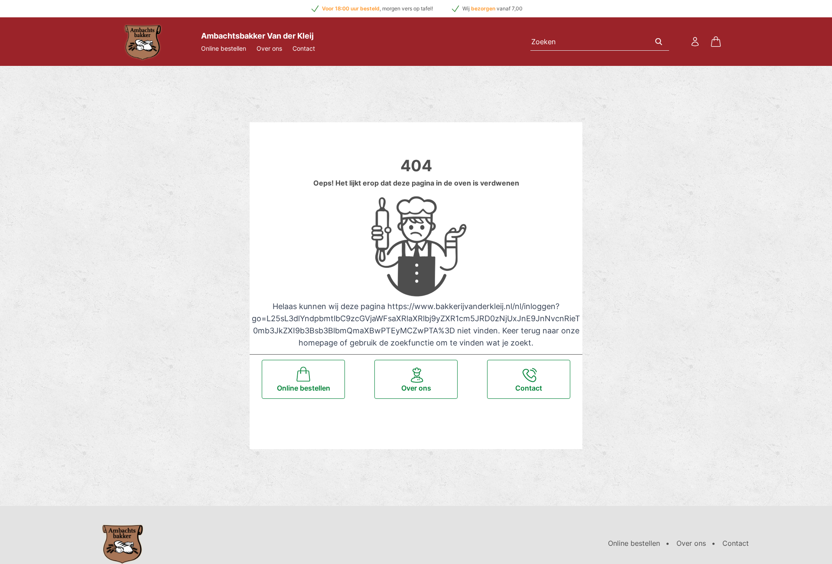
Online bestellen (223, 48)
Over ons (269, 48)
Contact (303, 48)
